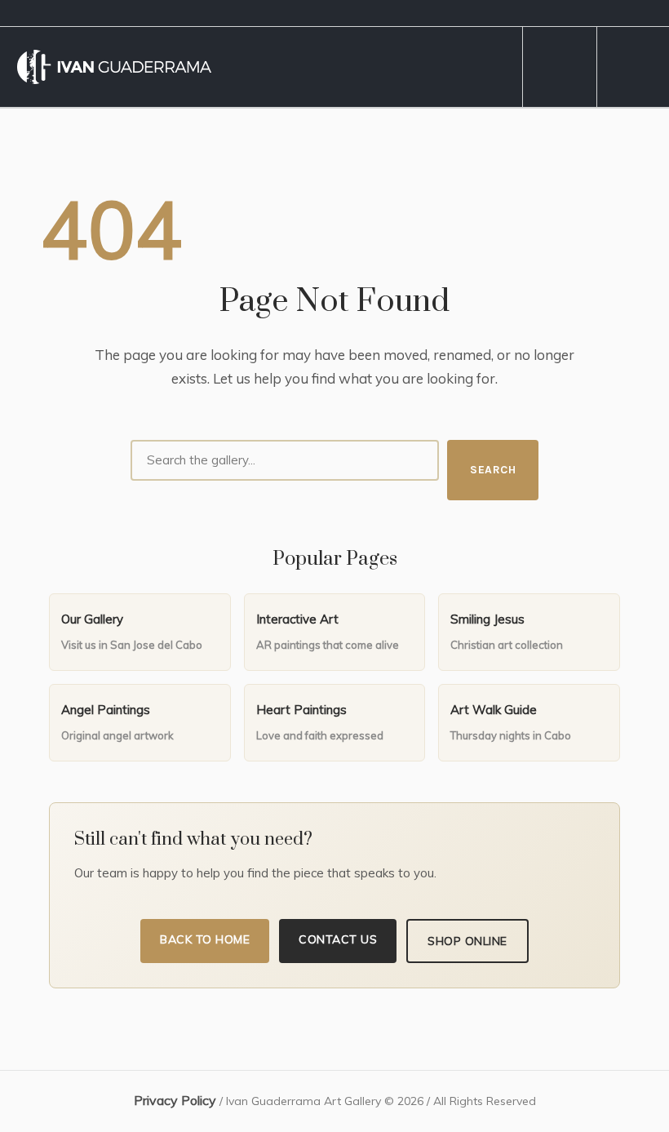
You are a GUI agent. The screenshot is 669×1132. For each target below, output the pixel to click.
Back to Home (205, 939)
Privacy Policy (175, 1100)
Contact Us (338, 939)
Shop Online (467, 941)
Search (493, 470)
